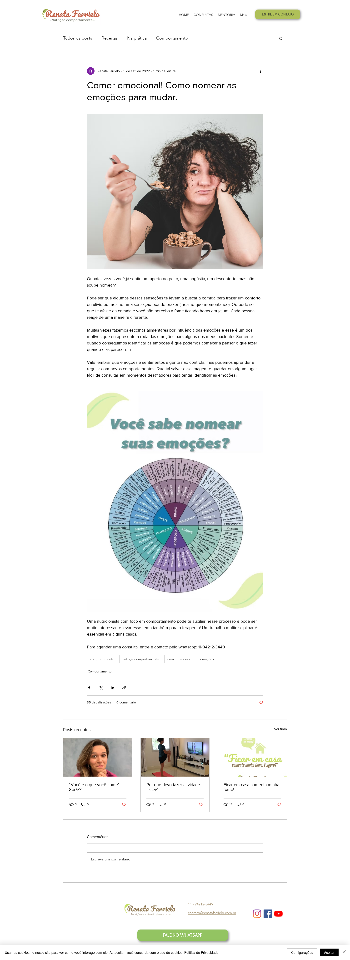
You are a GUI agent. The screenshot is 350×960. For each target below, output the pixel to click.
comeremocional (179, 659)
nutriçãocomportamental (140, 659)
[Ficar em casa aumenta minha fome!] (252, 757)
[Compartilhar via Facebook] (89, 687)
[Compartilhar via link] (124, 687)
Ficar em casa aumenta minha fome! (251, 787)
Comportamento (172, 38)
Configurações (302, 952)
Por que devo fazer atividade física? (173, 787)
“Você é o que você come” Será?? (94, 787)
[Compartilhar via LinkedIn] (112, 687)
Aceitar (329, 952)
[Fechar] (344, 952)
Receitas (110, 38)
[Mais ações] (260, 71)
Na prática (137, 38)
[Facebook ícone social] (268, 913)
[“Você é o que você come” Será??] (97, 757)
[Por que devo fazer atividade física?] (175, 757)
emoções (207, 659)
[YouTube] (278, 913)
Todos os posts (77, 38)
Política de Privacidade (201, 952)
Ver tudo (280, 729)
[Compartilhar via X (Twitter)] (101, 687)
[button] (281, 38)
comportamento (102, 659)
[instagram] (257, 913)
